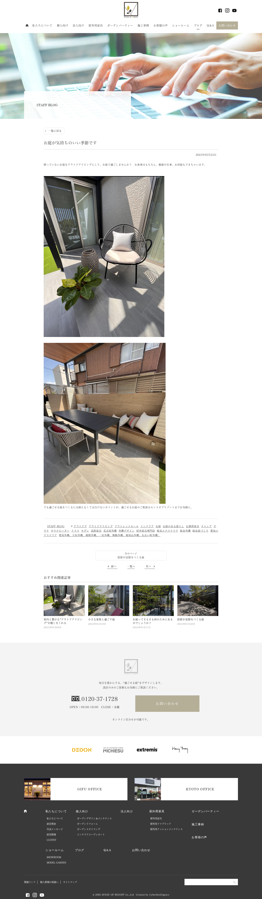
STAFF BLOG (56, 526)
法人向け (78, 25)
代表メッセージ (55, 829)
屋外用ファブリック (160, 824)
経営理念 (51, 824)
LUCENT (51, 840)
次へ (148, 566)
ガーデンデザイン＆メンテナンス (94, 818)
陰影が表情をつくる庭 (131, 557)
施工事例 (143, 25)
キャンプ (206, 526)
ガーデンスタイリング (88, 829)
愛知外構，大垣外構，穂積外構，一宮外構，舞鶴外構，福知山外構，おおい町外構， (109, 535)
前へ (113, 566)
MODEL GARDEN (56, 862)
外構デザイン (127, 530)
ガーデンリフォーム (87, 824)
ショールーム (180, 25)
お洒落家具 (192, 526)
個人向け (62, 25)
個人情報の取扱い (49, 882)
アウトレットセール (127, 526)
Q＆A (210, 25)
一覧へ (131, 566)
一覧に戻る (55, 131)
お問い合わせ (227, 25)
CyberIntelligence (159, 895)
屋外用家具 (96, 25)
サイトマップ (70, 882)
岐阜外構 (185, 530)
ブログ (198, 25)
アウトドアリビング (101, 526)
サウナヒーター (60, 530)
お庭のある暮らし (173, 526)
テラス (75, 530)
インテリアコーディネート (91, 834)
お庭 (158, 526)
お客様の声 (160, 25)
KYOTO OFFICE (200, 789)
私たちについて (42, 25)
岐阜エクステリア (167, 530)
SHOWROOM (54, 857)
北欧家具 (96, 530)
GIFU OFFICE (89, 789)
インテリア (147, 526)
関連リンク (30, 882)
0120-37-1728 (99, 699)
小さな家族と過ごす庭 (101, 619)
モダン (85, 530)
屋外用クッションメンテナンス (166, 829)
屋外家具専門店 (145, 530)
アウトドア (80, 526)
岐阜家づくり (200, 530)
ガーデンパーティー (120, 25)
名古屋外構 (110, 530)
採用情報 (51, 834)
